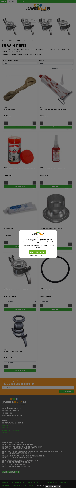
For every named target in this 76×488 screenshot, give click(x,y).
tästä (37, 247)
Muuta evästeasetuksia (53, 486)
